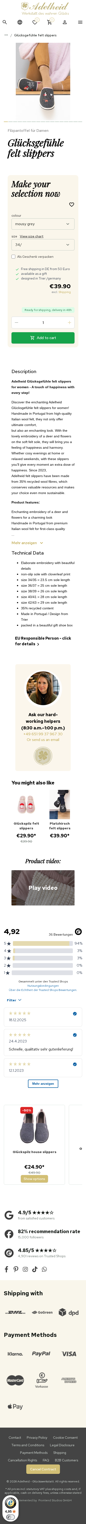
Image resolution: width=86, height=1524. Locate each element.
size (27, 236)
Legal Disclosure (62, 1445)
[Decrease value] (16, 322)
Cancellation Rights (22, 1460)
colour (16, 215)
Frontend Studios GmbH (55, 1500)
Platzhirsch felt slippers (59, 825)
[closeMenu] (80, 22)
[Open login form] (65, 22)
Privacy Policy (37, 1437)
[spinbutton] (43, 322)
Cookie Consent (65, 1437)
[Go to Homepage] (45, 8)
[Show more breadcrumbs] (6, 35)
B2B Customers (66, 1460)
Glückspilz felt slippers (26, 825)
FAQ (46, 1460)
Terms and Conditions (27, 1445)
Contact (15, 1437)
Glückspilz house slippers (34, 1152)
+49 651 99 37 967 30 (43, 734)
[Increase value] (69, 322)
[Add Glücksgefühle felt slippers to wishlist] (72, 204)
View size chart (31, 236)
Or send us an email (43, 739)
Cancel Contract (43, 1469)
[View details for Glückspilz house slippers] (34, 1126)
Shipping (65, 292)
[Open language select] (20, 22)
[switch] (10, 1517)
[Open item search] (5, 22)
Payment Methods (34, 1453)
